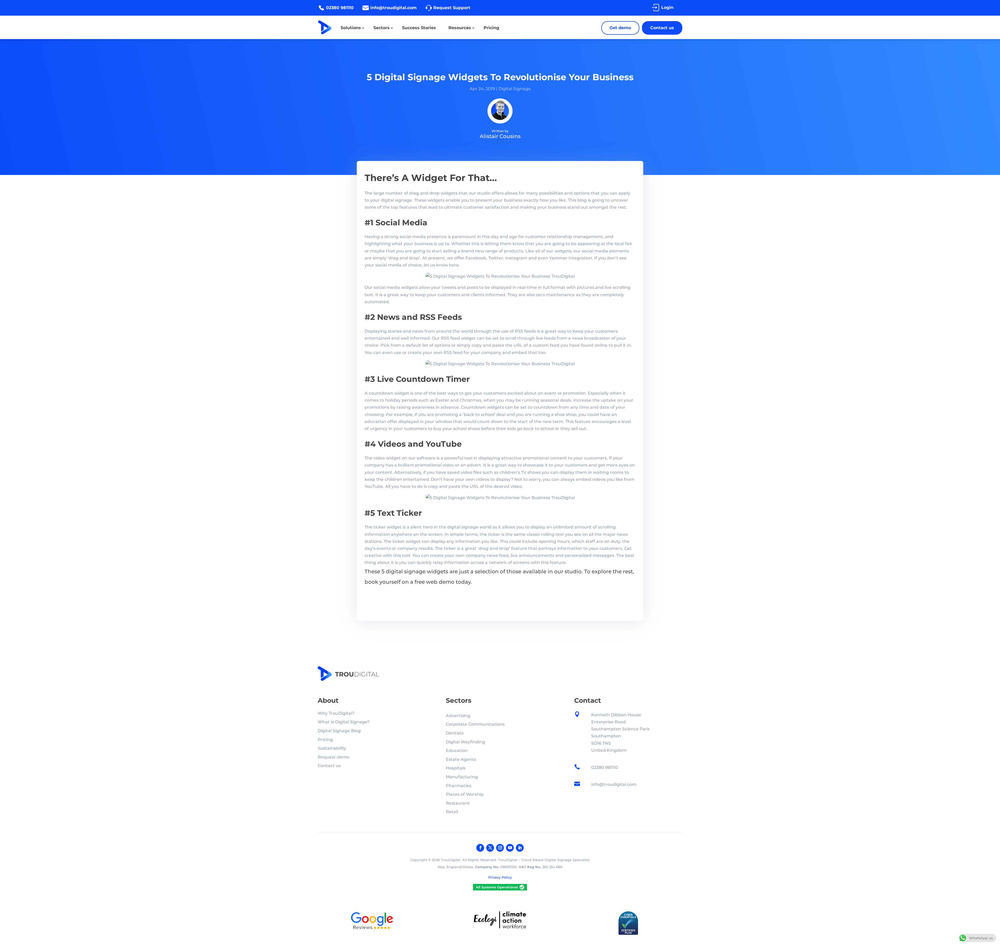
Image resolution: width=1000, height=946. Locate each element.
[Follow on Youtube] (510, 848)
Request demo (333, 757)
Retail (452, 811)
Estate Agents (461, 759)
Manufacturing (462, 776)
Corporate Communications (475, 724)
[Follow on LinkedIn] (520, 848)
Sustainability (332, 748)
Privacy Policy (500, 877)
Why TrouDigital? (336, 713)
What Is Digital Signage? (344, 721)
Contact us (662, 27)
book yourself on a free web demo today (418, 582)
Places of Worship (465, 794)
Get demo (620, 27)
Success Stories (419, 27)
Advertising (458, 715)
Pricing (491, 27)
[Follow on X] (490, 848)
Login (667, 7)
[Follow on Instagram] (500, 848)
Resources (459, 27)
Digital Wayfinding (465, 741)
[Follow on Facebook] (480, 848)
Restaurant (458, 803)
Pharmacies (458, 785)
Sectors (381, 27)
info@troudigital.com (393, 7)
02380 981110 (340, 7)
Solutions (351, 27)
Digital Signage (514, 88)
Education (457, 750)
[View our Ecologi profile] (500, 921)
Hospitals (455, 767)
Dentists (455, 733)
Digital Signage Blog (339, 730)
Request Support (451, 7)
